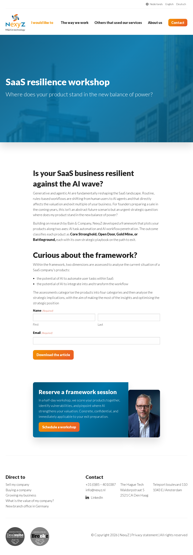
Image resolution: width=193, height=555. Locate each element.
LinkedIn (97, 497)
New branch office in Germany (27, 506)
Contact (177, 23)
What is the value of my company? (30, 501)
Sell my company (17, 484)
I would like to (42, 23)
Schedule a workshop (59, 427)
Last (100, 324)
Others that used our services (118, 23)
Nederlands (156, 4)
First (36, 324)
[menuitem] (43, 22)
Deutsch (181, 4)
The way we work (74, 23)
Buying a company (18, 490)
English (169, 4)
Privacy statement (144, 535)
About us (155, 23)
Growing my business (21, 495)
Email (42, 332)
